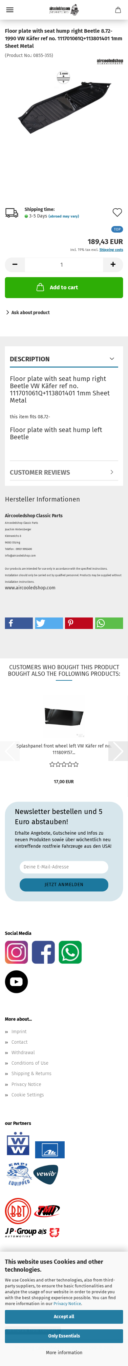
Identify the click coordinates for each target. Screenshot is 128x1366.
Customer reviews (40, 472)
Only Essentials (64, 1336)
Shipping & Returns (31, 1073)
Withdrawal (23, 1052)
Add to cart (64, 287)
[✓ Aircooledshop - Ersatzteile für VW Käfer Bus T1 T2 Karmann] (64, 10)
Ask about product (30, 312)
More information (64, 1353)
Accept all (64, 1316)
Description (30, 359)
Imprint (19, 1031)
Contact (19, 1042)
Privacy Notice (67, 1303)
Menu (10, 10)
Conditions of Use (30, 1063)
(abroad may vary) (64, 216)
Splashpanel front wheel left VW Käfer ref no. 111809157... (63, 749)
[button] (15, 264)
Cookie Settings (27, 1095)
